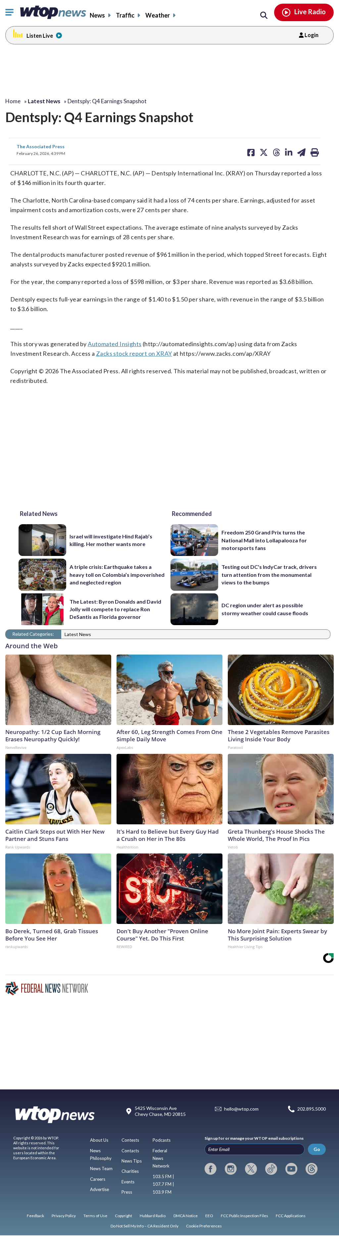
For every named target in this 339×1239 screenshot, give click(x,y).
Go (317, 1149)
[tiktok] (271, 1169)
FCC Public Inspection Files (244, 1215)
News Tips (131, 1161)
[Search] (263, 16)
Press (126, 1192)
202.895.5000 (311, 1109)
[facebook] (211, 1169)
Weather (157, 15)
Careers (97, 1179)
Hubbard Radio (153, 1215)
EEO (209, 1215)
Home (13, 101)
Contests (130, 1140)
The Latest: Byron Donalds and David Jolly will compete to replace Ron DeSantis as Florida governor (115, 609)
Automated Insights (114, 343)
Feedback (35, 1215)
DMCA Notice (185, 1215)
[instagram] (231, 1169)
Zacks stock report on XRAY (134, 353)
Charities (130, 1171)
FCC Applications (291, 1215)
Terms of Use (95, 1215)
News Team (101, 1168)
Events (127, 1181)
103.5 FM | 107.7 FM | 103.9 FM (163, 1184)
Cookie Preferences (204, 1225)
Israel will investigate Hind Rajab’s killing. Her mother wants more (111, 540)
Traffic (125, 15)
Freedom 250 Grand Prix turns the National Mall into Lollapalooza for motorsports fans (264, 540)
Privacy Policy (64, 1215)
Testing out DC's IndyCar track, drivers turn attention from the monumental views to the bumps (269, 574)
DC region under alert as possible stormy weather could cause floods (264, 609)
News (97, 15)
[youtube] (291, 1169)
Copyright (123, 1215)
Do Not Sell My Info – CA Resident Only (144, 1225)
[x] (251, 1169)
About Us (99, 1140)
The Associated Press (41, 146)
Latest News (78, 634)
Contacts (130, 1150)
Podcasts (161, 1140)
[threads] (311, 1169)
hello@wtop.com (241, 1109)
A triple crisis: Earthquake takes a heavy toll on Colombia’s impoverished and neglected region (117, 574)
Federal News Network (161, 1158)
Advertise (99, 1189)
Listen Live (39, 35)
